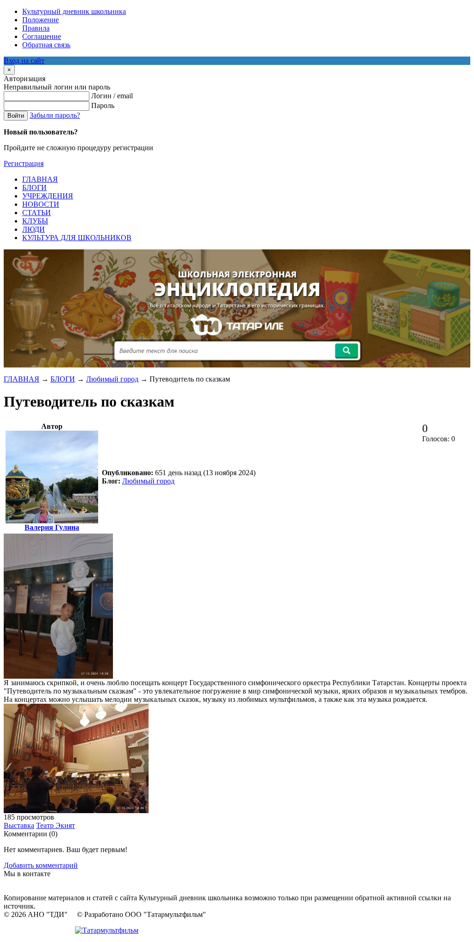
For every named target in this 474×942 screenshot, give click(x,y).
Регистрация (24, 163)
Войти (15, 115)
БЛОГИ (62, 379)
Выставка (19, 825)
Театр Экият (55, 825)
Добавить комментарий (41, 865)
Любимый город (112, 379)
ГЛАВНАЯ (21, 379)
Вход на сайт (24, 60)
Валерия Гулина (52, 527)
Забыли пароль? (55, 115)
